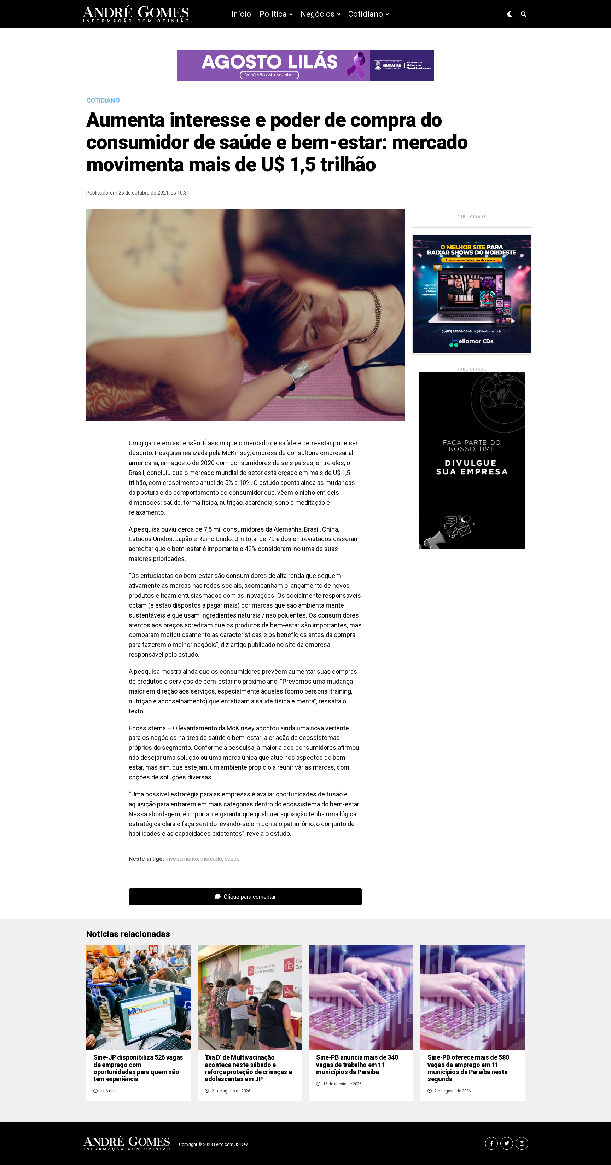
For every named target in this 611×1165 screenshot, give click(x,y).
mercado (211, 859)
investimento (182, 859)
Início (241, 14)
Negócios (317, 14)
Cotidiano (365, 14)
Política (273, 14)
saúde (232, 859)
